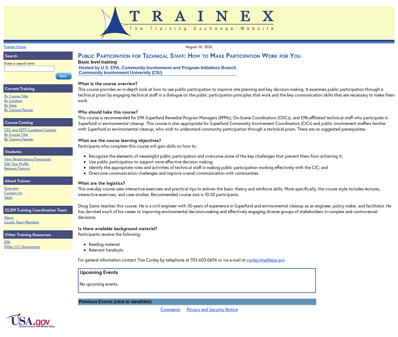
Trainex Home (15, 46)
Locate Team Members (21, 222)
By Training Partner (18, 110)
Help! (8, 197)
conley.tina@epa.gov (266, 260)
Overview (11, 188)
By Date (10, 105)
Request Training (17, 168)
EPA (7, 242)
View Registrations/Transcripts (27, 159)
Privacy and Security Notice (212, 309)
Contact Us (13, 193)
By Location (13, 100)
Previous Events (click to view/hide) (115, 301)
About (9, 217)
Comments (170, 309)
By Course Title (16, 96)
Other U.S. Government (22, 247)
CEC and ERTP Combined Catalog (30, 130)
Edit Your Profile (16, 163)
